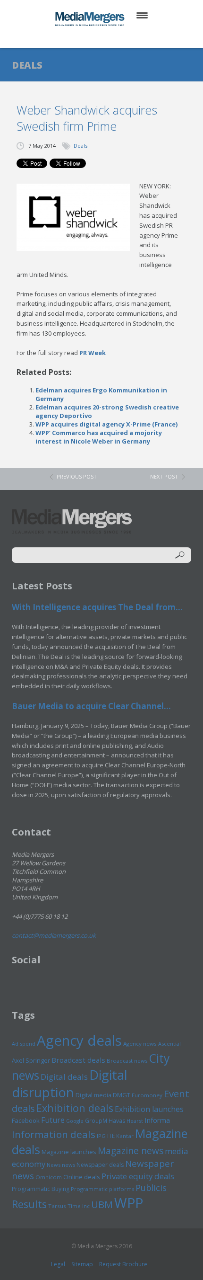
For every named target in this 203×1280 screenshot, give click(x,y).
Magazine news (130, 1151)
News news (61, 1164)
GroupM (96, 1120)
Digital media (93, 1095)
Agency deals (79, 1040)
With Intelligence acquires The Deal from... (97, 607)
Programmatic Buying (40, 1189)
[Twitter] (88, 37)
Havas (117, 1121)
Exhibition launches (149, 1109)
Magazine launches (69, 1151)
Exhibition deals (74, 1108)
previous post (77, 476)
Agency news (140, 1043)
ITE (111, 1136)
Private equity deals (138, 1176)
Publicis (151, 1187)
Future (53, 1120)
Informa (157, 1120)
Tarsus (57, 1205)
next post (164, 476)
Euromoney (147, 1095)
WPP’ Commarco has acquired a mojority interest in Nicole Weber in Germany (98, 436)
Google (75, 1121)
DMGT (121, 1095)
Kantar (125, 1135)
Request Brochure (123, 1264)
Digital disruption (69, 1083)
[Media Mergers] (90, 19)
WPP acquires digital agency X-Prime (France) (106, 424)
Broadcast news (127, 1060)
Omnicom (48, 1177)
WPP (128, 1202)
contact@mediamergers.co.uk (54, 935)
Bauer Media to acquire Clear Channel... (91, 706)
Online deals (81, 1177)
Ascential (169, 1043)
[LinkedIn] (110, 37)
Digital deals (64, 1076)
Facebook (26, 1120)
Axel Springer (31, 1060)
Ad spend (23, 1043)
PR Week (92, 352)
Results (29, 1204)
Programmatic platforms (102, 1188)
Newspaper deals (100, 1165)
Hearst (135, 1120)
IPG (101, 1135)
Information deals (53, 1134)
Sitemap (82, 1264)
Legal (58, 1264)
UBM (102, 1204)
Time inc (79, 1205)
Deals (80, 145)
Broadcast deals (78, 1060)
